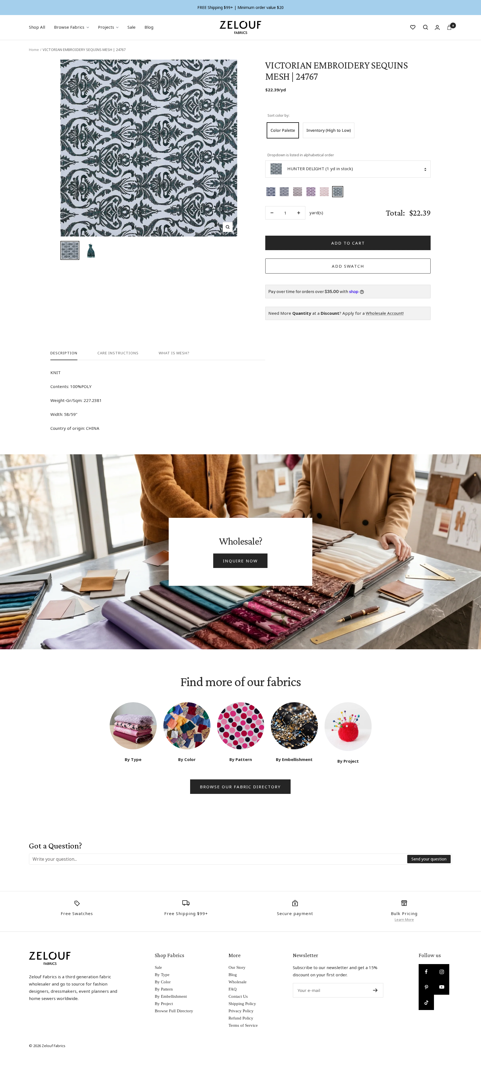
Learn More (404, 919)
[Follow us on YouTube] (441, 987)
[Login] (437, 27)
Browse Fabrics (69, 27)
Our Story (237, 967)
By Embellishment (171, 996)
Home (34, 49)
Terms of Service (243, 1025)
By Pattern (164, 989)
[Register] (375, 990)
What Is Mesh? (174, 353)
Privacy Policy (241, 1011)
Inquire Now (240, 561)
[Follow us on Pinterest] (426, 987)
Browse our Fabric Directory (240, 786)
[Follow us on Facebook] (426, 971)
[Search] (425, 27)
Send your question (428, 859)
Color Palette (283, 130)
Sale (131, 27)
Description (63, 353)
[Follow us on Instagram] (441, 971)
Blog (148, 27)
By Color (163, 982)
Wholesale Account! (385, 313)
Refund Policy (241, 1018)
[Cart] (449, 27)
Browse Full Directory (174, 1011)
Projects (106, 27)
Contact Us (238, 996)
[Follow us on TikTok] (426, 1002)
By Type (162, 974)
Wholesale (238, 982)
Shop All (37, 27)
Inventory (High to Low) (328, 130)
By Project (164, 1003)
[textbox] (218, 859)
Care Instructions (118, 353)
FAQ (233, 989)
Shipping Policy (242, 1003)
